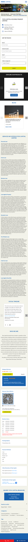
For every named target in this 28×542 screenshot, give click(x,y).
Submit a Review (8, 374)
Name (3, 42)
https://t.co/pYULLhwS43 (10, 315)
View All (22, 374)
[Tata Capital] (6, 2)
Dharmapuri (14, 473)
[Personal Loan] (14, 83)
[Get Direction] (16, 483)
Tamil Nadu (14, 470)
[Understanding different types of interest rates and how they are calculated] (14, 111)
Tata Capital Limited (14, 494)
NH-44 (9, 506)
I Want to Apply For (6, 60)
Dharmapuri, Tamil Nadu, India (8, 483)
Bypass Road (4, 506)
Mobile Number (5, 48)
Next (26, 88)
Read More (9, 126)
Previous (1, 88)
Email (3, 54)
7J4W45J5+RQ (5, 482)
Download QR (7, 411)
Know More (14, 95)
